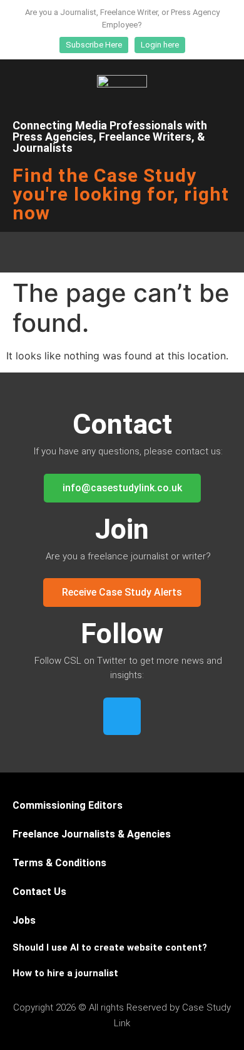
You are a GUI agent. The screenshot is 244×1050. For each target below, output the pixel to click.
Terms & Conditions (59, 863)
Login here (160, 44)
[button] (122, 252)
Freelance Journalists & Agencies (92, 834)
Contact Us (39, 892)
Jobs (24, 920)
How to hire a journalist (65, 973)
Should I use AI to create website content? (110, 947)
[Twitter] (122, 716)
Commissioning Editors (68, 805)
